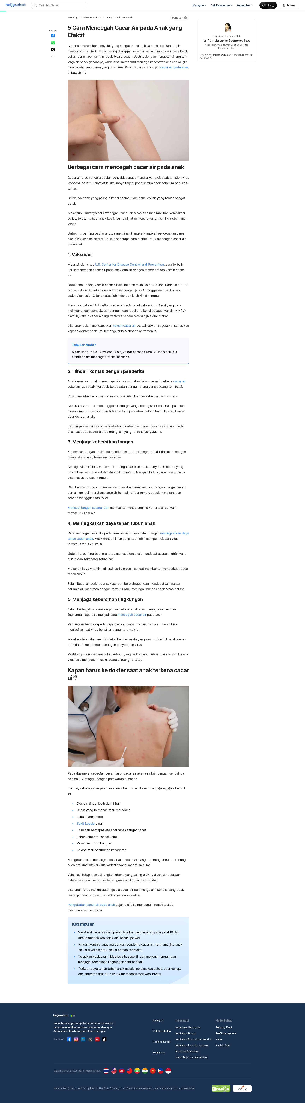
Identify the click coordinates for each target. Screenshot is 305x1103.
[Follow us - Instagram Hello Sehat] (76, 1039)
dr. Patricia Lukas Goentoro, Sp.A (227, 40)
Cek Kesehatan (162, 1031)
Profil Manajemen (226, 1033)
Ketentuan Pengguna (188, 1027)
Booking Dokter (162, 1041)
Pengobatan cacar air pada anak (91, 905)
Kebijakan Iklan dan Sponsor (192, 1045)
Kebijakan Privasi (185, 1033)
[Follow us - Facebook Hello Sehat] (69, 1039)
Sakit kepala (86, 823)
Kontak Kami (223, 1045)
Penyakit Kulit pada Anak (120, 17)
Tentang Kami (224, 1027)
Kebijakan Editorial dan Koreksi (193, 1039)
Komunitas (159, 1052)
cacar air (179, 381)
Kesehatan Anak (92, 17)
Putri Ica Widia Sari (221, 55)
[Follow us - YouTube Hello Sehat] (97, 1039)
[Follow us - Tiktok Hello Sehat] (104, 1039)
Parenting (73, 17)
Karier (219, 1039)
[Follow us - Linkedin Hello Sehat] (83, 1039)
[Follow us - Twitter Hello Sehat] (90, 1039)
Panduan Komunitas (187, 1051)
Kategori (158, 1020)
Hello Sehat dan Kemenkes (191, 1057)
